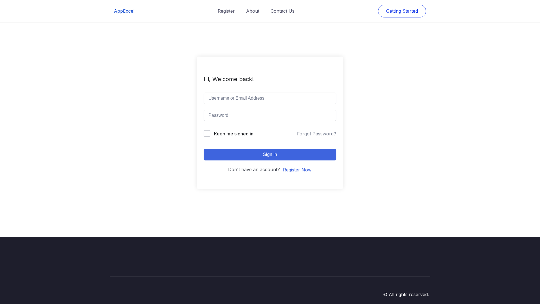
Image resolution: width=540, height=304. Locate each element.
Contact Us (282, 11)
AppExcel (124, 11)
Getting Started (402, 11)
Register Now (297, 170)
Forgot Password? (316, 134)
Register (226, 11)
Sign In (270, 154)
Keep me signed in (233, 134)
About (252, 11)
